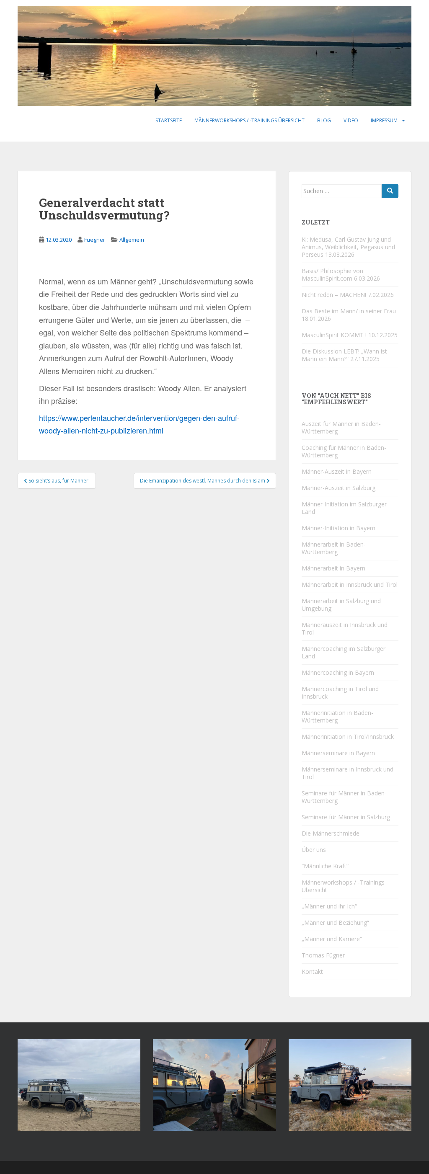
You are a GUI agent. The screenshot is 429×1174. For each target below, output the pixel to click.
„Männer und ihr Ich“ (329, 906)
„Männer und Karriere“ (332, 939)
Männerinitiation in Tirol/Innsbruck (348, 737)
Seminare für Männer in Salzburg (346, 817)
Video (351, 120)
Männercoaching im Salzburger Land (343, 652)
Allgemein (131, 239)
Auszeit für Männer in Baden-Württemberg (341, 427)
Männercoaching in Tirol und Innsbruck (340, 692)
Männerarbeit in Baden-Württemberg (334, 548)
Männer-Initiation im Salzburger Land (344, 508)
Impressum (384, 120)
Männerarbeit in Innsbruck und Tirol (350, 584)
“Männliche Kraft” (325, 866)
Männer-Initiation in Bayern (338, 528)
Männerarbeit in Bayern (333, 568)
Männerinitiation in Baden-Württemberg (337, 716)
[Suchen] (390, 191)
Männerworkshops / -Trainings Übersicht (249, 120)
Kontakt (312, 971)
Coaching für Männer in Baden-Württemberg (344, 451)
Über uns (314, 850)
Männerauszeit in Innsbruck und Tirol (345, 628)
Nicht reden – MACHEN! (334, 295)
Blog (324, 120)
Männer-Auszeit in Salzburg (338, 488)
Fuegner (94, 239)
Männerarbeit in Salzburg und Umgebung (341, 604)
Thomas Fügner (323, 955)
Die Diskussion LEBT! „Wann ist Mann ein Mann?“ (344, 355)
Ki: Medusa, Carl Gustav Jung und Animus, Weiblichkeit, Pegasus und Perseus (348, 246)
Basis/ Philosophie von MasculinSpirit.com (332, 274)
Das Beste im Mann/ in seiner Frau (349, 311)
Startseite (168, 120)
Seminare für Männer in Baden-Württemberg (344, 797)
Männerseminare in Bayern (338, 753)
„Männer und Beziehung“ (335, 922)
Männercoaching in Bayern (338, 672)
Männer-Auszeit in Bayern (337, 471)
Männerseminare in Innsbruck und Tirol (347, 773)
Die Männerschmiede (330, 833)
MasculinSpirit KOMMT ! (334, 335)
